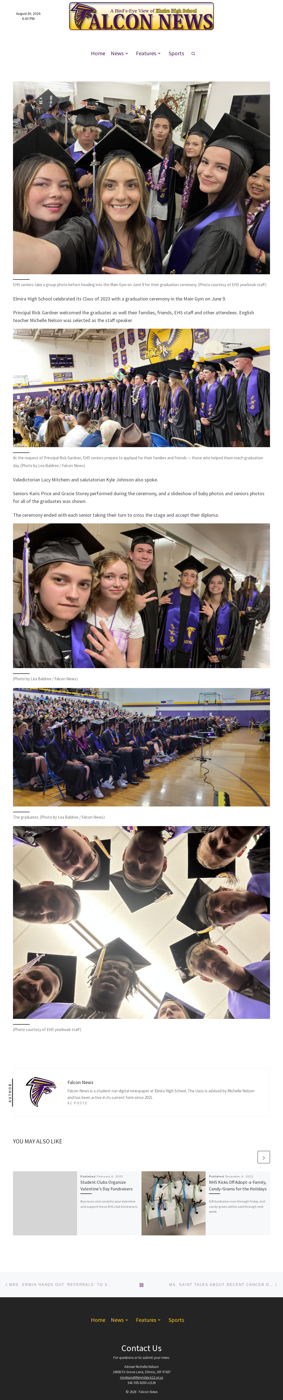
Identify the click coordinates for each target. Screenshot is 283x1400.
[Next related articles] (264, 1157)
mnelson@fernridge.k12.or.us (141, 1377)
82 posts (77, 1103)
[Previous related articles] (250, 1157)
